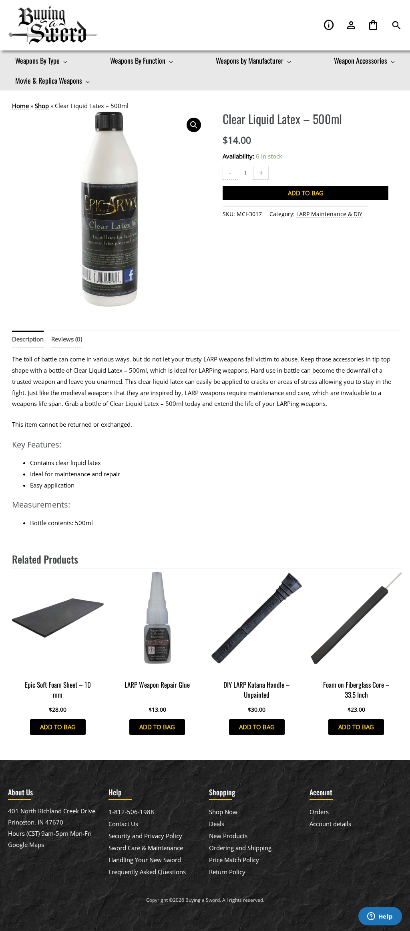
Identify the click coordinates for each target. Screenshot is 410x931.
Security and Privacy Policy (145, 836)
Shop (42, 106)
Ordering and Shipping (240, 848)
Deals (216, 824)
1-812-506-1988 (131, 812)
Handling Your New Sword (145, 860)
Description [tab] (28, 339)
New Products (228, 836)
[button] (396, 25)
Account (351, 25)
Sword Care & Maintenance (146, 848)
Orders (319, 812)
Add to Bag (306, 193)
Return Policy (227, 872)
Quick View (57, 669)
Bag (373, 25)
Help (329, 25)
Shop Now (223, 812)
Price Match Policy (234, 860)
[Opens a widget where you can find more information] (380, 917)
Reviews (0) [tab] (66, 339)
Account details (330, 824)
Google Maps (26, 845)
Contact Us (123, 824)
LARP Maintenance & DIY (329, 214)
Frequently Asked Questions (147, 872)
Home (20, 106)
